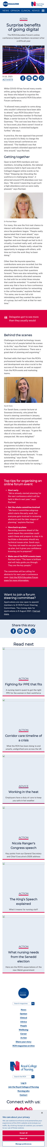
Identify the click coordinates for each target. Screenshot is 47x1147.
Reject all (23, 1138)
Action (23, 18)
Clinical (25, 10)
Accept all (23, 1133)
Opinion (15, 10)
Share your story (23, 1042)
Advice (36, 10)
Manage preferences (23, 1144)
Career (23, 1034)
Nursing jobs (23, 1091)
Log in (23, 1083)
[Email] (35, 78)
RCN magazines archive (24, 1046)
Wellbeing (23, 1030)
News (6, 10)
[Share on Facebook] (22, 78)
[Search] (32, 1003)
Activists (8, 79)
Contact (23, 1095)
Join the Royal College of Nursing (23, 1087)
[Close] (42, 1113)
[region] (23, 1128)
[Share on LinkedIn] (29, 78)
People (23, 1026)
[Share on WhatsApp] (41, 78)
